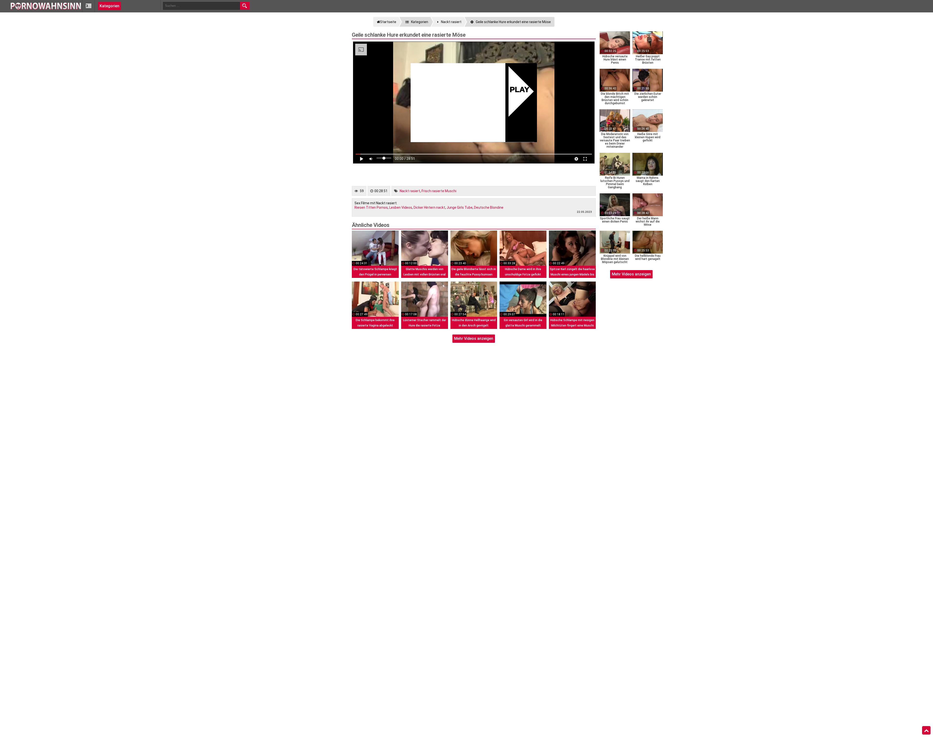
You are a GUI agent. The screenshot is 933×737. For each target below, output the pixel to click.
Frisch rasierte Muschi (439, 191)
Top (926, 730)
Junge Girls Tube (460, 207)
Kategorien (109, 6)
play (519, 90)
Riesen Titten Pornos (371, 207)
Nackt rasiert (410, 191)
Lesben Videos (400, 207)
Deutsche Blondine (488, 207)
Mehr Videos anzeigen (473, 338)
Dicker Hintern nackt (429, 207)
